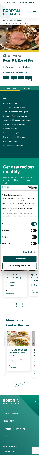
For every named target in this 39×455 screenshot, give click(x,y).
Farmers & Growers (14, 429)
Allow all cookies (19, 259)
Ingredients (9, 88)
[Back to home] (4, 21)
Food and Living (27, 2)
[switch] (34, 230)
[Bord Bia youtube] (15, 447)
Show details (28, 252)
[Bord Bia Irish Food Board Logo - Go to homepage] (12, 14)
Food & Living (11, 413)
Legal (7, 437)
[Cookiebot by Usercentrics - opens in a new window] (28, 187)
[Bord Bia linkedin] (12, 447)
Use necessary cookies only (19, 266)
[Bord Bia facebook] (9, 447)
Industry (9, 421)
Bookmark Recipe (16, 56)
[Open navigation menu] (34, 11)
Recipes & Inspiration (15, 21)
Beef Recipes (7, 23)
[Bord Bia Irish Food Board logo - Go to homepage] (11, 403)
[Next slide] (22, 304)
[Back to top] (35, 402)
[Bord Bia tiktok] (6, 447)
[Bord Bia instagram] (4, 447)
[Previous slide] (16, 304)
